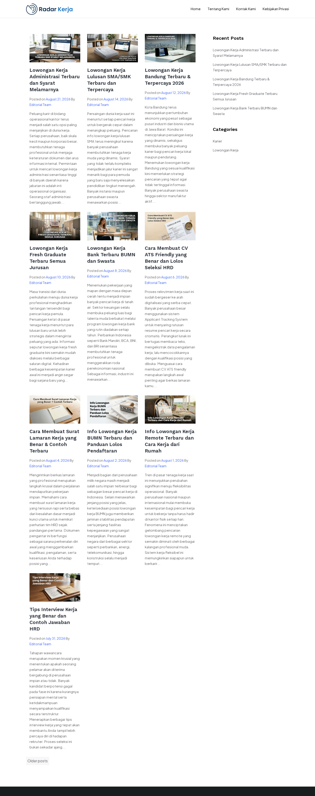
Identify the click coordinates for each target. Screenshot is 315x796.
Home (196, 8)
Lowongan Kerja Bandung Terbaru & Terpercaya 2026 (167, 76)
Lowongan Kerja (225, 150)
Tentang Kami (218, 8)
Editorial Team (40, 105)
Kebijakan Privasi (276, 8)
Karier (217, 141)
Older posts (37, 760)
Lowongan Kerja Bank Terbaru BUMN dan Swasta (111, 254)
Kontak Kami (246, 8)
